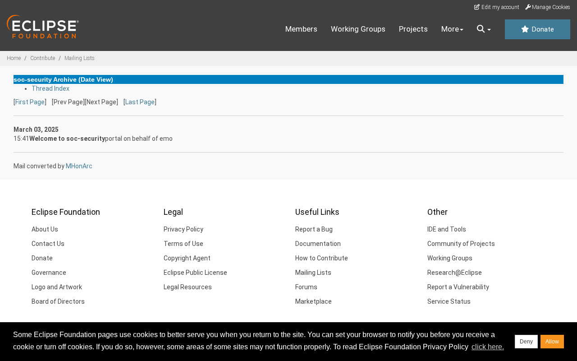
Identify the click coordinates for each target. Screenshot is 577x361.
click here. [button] (488, 347)
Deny (526, 341)
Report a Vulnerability (458, 287)
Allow (552, 341)
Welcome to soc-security (67, 138)
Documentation (318, 243)
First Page (30, 102)
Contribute (42, 58)
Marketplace (313, 301)
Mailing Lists (79, 58)
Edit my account (499, 7)
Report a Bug (314, 229)
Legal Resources (188, 287)
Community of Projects (461, 243)
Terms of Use (183, 243)
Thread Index (50, 88)
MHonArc (79, 166)
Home (14, 58)
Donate (542, 29)
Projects (413, 28)
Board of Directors (58, 301)
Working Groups (358, 28)
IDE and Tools (446, 229)
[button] (484, 29)
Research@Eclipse (454, 272)
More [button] (450, 28)
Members (301, 28)
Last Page (140, 102)
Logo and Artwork (57, 287)
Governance (49, 272)
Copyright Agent (187, 258)
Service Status (449, 301)
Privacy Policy (183, 229)
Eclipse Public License (195, 272)
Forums (306, 287)
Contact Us (48, 243)
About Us (45, 229)
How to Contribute (321, 258)
